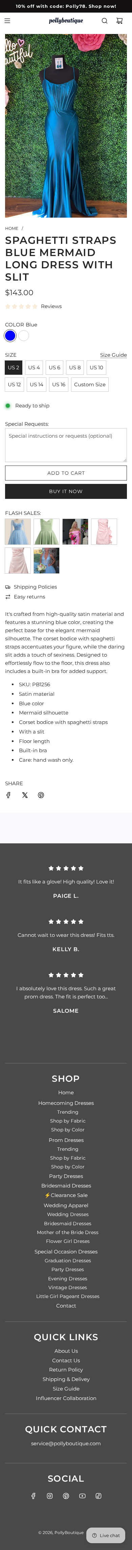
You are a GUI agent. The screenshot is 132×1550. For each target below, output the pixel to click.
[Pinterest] (66, 1495)
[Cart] (119, 20)
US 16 (58, 384)
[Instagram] (49, 1495)
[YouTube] (82, 1495)
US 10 (96, 367)
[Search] (104, 20)
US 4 (34, 367)
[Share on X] (24, 796)
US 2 (13, 367)
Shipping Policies (35, 587)
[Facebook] (33, 1495)
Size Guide (113, 355)
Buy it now (66, 491)
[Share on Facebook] (8, 796)
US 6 (54, 367)
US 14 (36, 384)
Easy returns (29, 596)
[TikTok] (98, 1495)
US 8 (75, 367)
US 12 (14, 384)
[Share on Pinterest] (41, 796)
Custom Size (90, 384)
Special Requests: (27, 424)
